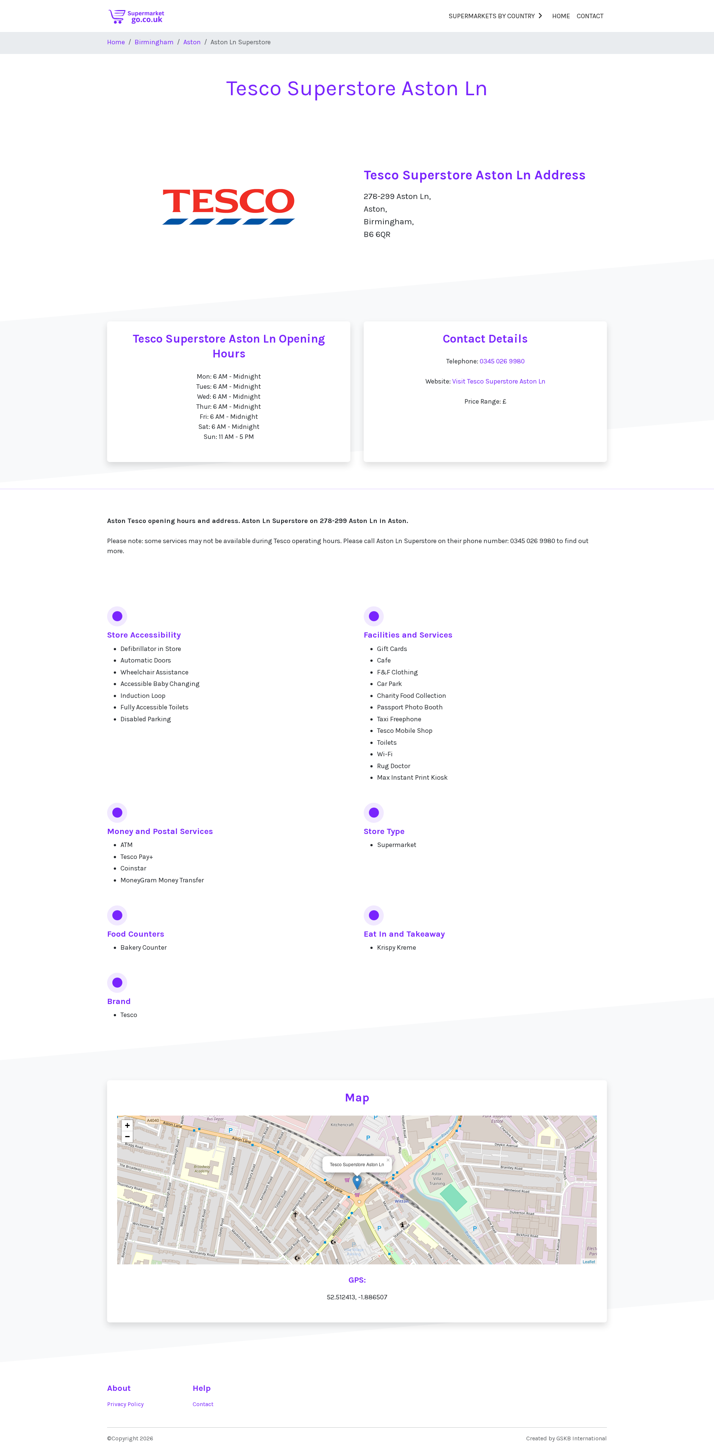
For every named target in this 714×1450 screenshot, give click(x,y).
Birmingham (154, 42)
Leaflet (589, 1261)
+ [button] (127, 1125)
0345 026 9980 (502, 361)
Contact (590, 16)
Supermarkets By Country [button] (491, 16)
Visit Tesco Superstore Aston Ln (499, 381)
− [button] (127, 1136)
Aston (192, 42)
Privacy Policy (125, 1404)
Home (561, 16)
